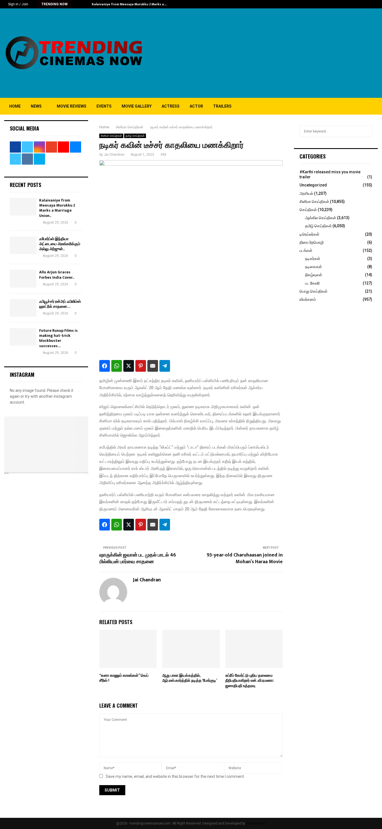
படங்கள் (306, 250)
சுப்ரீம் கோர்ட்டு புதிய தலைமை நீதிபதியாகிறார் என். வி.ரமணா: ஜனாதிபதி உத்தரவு (249, 680)
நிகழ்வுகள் (313, 275)
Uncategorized (313, 185)
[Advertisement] (276, 53)
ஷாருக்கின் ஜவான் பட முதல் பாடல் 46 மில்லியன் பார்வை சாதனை (137, 558)
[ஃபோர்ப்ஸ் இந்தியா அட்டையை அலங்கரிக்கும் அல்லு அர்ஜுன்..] (23, 245)
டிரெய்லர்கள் (309, 234)
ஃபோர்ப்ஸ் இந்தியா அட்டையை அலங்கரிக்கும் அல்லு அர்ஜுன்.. (59, 244)
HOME (15, 106)
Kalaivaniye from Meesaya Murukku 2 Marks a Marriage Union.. (57, 208)
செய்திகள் (308, 209)
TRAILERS (222, 106)
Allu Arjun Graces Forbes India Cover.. (56, 274)
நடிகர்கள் (312, 258)
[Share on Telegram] (164, 366)
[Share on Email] (152, 366)
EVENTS (104, 106)
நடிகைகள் (313, 266)
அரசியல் (306, 193)
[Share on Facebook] (104, 366)
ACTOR (196, 106)
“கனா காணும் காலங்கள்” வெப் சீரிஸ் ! (123, 678)
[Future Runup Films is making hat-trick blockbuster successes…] (23, 337)
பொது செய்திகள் (313, 291)
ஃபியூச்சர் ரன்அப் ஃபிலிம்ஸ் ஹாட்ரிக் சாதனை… (60, 304)
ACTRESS (171, 106)
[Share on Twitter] (128, 366)
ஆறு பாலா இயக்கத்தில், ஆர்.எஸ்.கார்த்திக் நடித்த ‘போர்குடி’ (189, 678)
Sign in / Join (17, 4)
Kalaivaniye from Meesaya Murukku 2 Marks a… (129, 4)
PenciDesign (256, 823)
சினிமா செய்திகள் (111, 135)
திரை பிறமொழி (312, 242)
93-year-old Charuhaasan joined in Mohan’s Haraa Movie (245, 558)
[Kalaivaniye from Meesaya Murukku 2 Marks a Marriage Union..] (23, 206)
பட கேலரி (312, 283)
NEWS (36, 106)
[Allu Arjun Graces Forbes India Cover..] (23, 278)
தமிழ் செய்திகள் (135, 135)
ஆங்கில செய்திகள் (320, 217)
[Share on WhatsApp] (116, 366)
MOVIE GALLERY (137, 106)
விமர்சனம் (308, 299)
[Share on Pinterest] (140, 366)
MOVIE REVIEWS (71, 106)
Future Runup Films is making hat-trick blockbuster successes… (58, 338)
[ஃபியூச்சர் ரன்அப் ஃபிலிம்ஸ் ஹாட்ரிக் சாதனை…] (23, 308)
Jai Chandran (114, 155)
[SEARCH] (366, 131)
